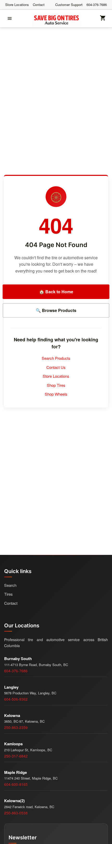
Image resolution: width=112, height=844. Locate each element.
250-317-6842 (16, 756)
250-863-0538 (16, 812)
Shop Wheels (56, 394)
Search (10, 585)
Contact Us (56, 367)
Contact (39, 4)
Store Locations (17, 4)
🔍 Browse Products (56, 310)
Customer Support (69, 4)
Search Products (56, 358)
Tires (8, 594)
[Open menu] (9, 18)
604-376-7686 (96, 4)
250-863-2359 (16, 727)
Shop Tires (56, 385)
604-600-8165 (16, 784)
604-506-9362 (16, 699)
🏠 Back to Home (56, 292)
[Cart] (103, 19)
